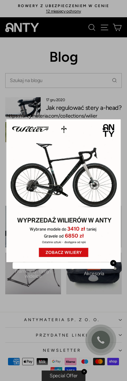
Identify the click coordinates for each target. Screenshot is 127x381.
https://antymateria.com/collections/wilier (51, 115)
